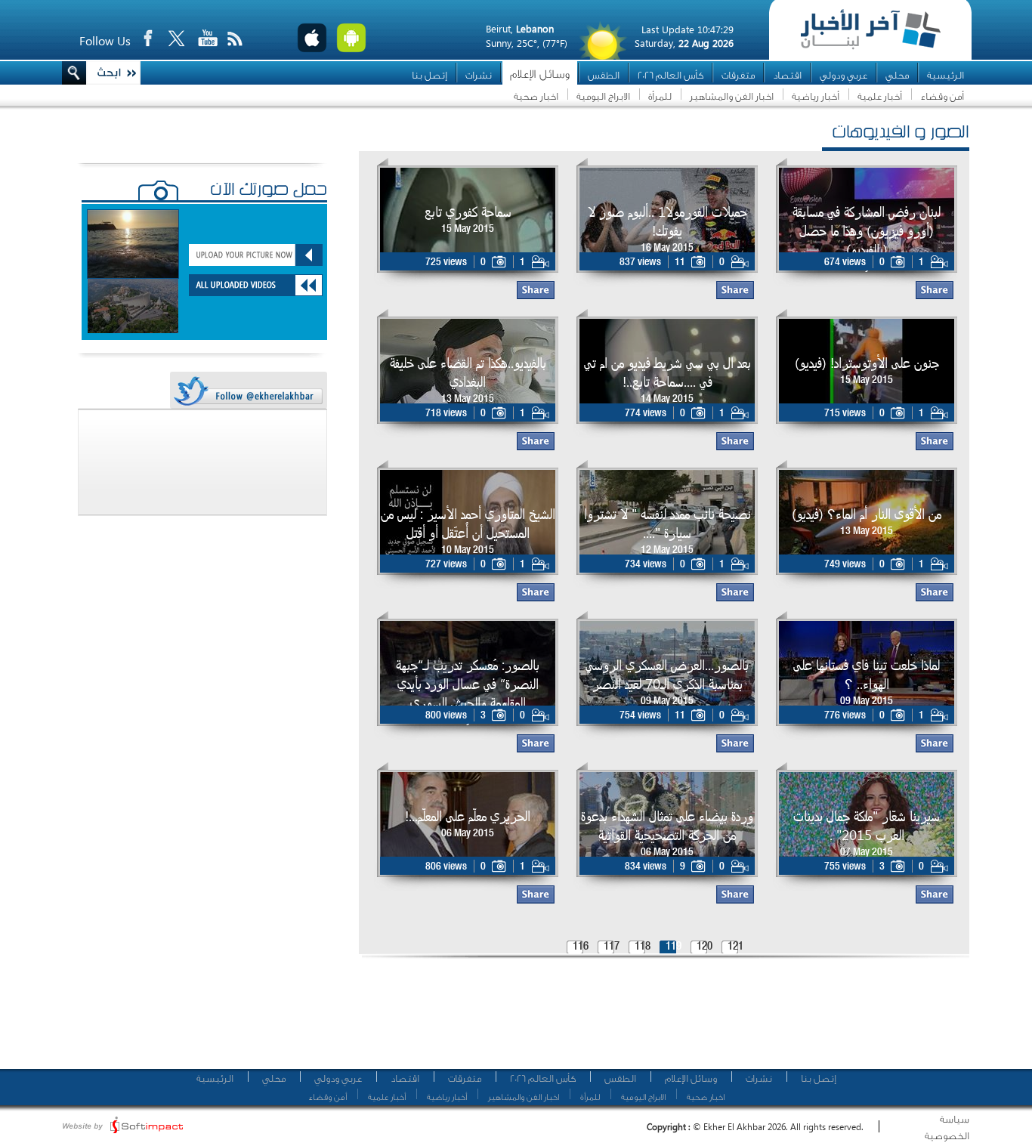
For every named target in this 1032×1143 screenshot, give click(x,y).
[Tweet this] (248, 391)
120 (704, 947)
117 (612, 947)
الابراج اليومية (603, 96)
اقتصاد (787, 75)
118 (642, 947)
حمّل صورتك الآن (268, 191)
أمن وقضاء (942, 96)
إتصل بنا (429, 75)
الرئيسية (945, 75)
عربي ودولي (843, 75)
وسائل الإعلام (540, 74)
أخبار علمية (879, 96)
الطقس (604, 75)
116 (581, 947)
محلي (897, 75)
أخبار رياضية (815, 96)
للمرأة (660, 96)
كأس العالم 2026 (670, 75)
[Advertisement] (659, 1020)
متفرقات (738, 75)
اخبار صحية (536, 96)
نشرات (478, 75)
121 (735, 947)
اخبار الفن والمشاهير (732, 96)
